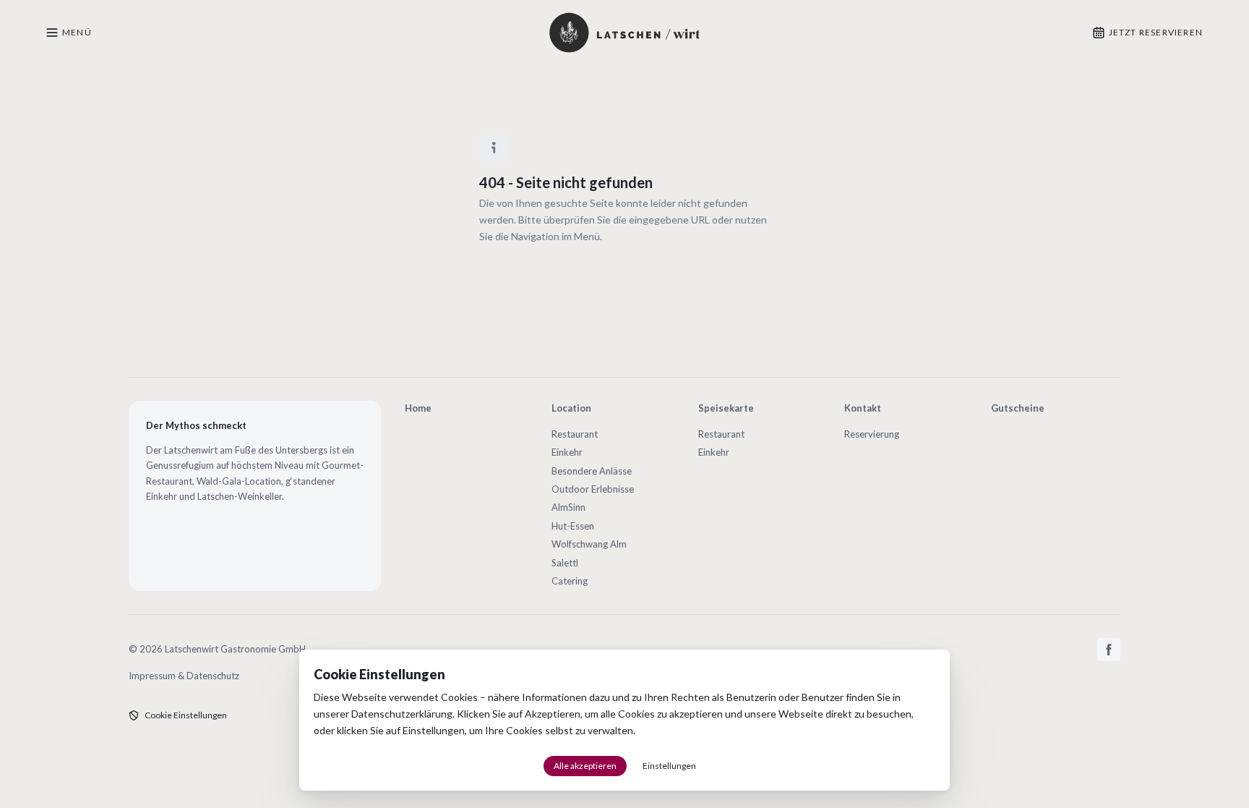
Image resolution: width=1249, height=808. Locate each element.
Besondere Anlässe (591, 471)
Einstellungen (434, 730)
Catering (569, 581)
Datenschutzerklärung (401, 713)
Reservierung (871, 434)
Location (571, 408)
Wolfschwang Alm (589, 544)
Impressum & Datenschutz (184, 675)
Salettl (564, 563)
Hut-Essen (572, 526)
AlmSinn (568, 507)
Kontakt (862, 408)
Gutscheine (1017, 408)
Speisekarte (726, 408)
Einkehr (567, 452)
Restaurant (574, 434)
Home (418, 408)
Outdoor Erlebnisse (592, 489)
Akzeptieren (552, 713)
